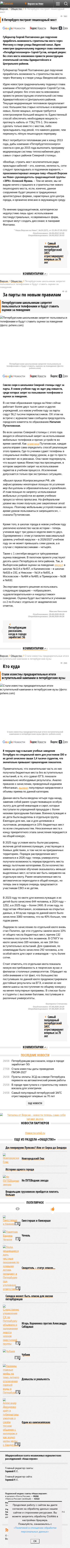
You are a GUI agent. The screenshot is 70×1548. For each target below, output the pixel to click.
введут (59, 564)
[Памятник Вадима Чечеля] (11, 1235)
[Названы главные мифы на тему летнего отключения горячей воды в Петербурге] (11, 1379)
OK (35, 1541)
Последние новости (35, 1055)
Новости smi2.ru (35, 1132)
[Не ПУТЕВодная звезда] (11, 1180)
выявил (23, 787)
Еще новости (35, 1103)
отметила (33, 443)
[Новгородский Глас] (11, 1158)
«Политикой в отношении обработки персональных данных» (35, 1529)
